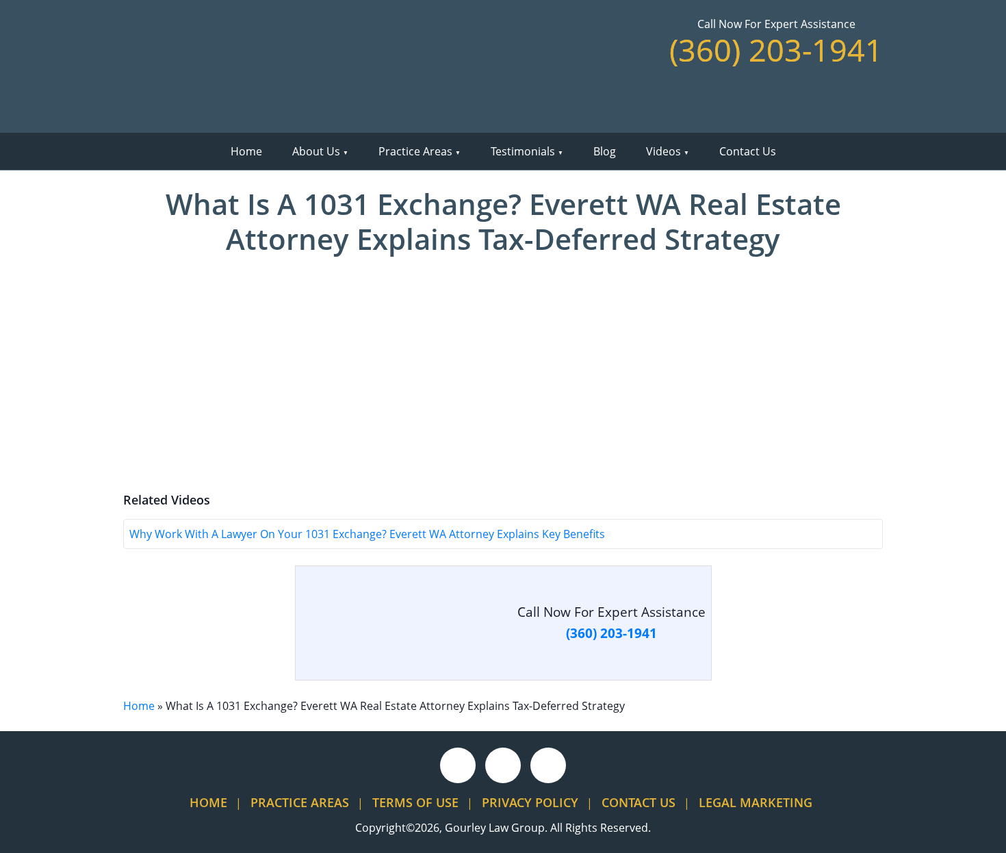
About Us (316, 151)
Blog (604, 151)
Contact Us (747, 151)
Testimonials (523, 151)
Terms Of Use (415, 802)
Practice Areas (415, 151)
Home (246, 151)
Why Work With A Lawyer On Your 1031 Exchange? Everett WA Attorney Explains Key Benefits (367, 534)
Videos (663, 151)
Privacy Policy (530, 802)
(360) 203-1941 (776, 50)
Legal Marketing (755, 802)
